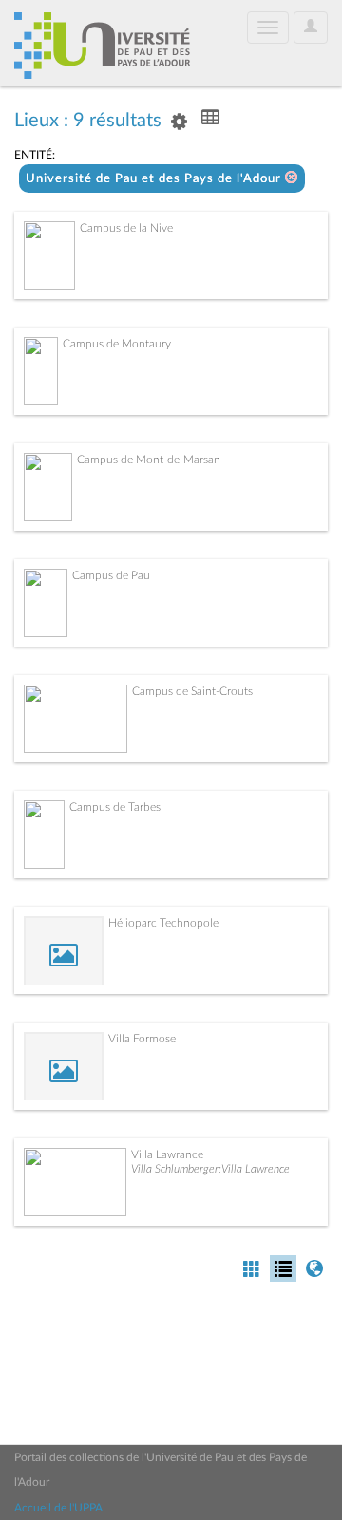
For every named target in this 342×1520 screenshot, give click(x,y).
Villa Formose (142, 1038)
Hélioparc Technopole (163, 923)
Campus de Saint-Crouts (192, 691)
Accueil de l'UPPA (58, 1507)
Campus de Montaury (117, 343)
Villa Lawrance (167, 1154)
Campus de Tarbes (115, 807)
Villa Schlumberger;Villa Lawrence (210, 1168)
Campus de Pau (111, 575)
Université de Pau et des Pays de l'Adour (155, 179)
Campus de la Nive (126, 228)
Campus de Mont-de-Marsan (148, 459)
